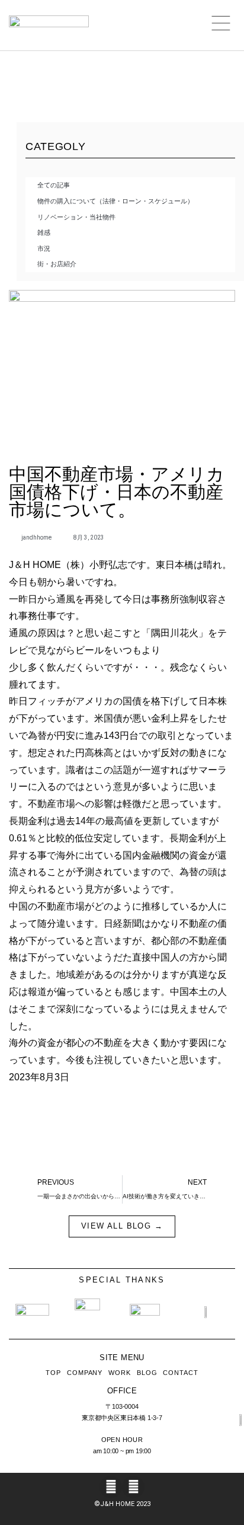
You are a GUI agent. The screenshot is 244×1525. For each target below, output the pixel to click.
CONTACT (180, 1372)
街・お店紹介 (56, 263)
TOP (53, 1372)
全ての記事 (53, 185)
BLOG (147, 1372)
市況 (43, 248)
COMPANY (84, 1372)
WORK (119, 1372)
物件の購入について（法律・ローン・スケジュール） (115, 201)
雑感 (43, 232)
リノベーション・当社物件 (76, 217)
